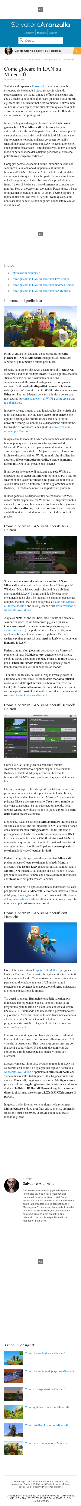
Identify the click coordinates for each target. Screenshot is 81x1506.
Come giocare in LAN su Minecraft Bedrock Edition (43, 285)
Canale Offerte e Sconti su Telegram (38, 50)
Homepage (19, 1481)
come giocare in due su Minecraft (27, 695)
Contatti (28, 1484)
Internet (53, 32)
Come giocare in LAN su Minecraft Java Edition (41, 279)
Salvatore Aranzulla (15, 79)
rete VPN (15, 1011)
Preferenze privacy (51, 1487)
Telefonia (42, 32)
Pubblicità (38, 1484)
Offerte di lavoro (53, 1484)
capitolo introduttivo (46, 970)
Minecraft (38, 86)
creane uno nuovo (14, 630)
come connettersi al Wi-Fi (37, 398)
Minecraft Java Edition (17, 1072)
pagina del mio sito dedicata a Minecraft (40, 897)
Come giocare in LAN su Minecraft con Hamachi (41, 291)
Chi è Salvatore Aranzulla (40, 1481)
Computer (29, 32)
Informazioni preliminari (26, 273)
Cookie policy (33, 1487)
